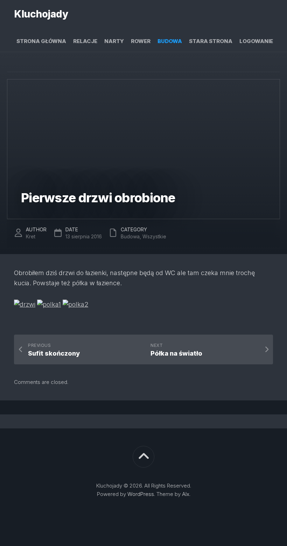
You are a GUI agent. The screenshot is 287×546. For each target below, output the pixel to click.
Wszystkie (154, 236)
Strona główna (41, 41)
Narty (114, 41)
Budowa (170, 41)
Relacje (85, 41)
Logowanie (256, 41)
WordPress (140, 494)
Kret (30, 236)
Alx (185, 494)
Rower (140, 41)
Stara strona (210, 41)
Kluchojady (41, 14)
